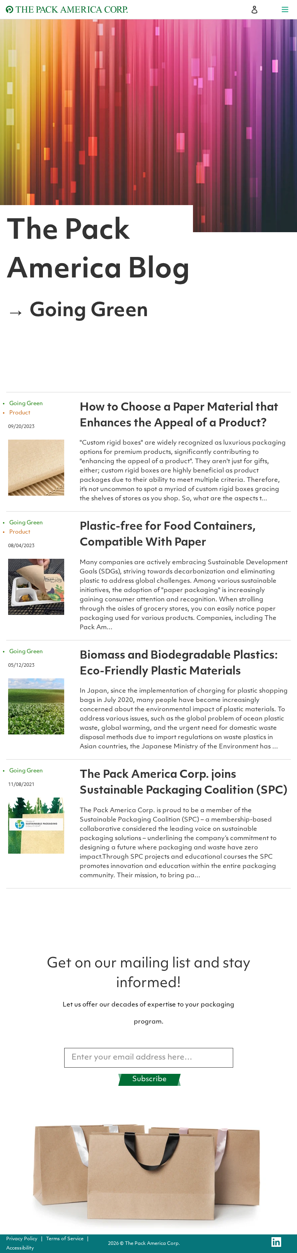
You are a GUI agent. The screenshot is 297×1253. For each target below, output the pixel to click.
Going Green (26, 404)
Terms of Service (65, 1239)
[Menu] (285, 10)
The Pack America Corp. (152, 1243)
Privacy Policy (22, 1239)
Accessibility (20, 1248)
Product (20, 413)
